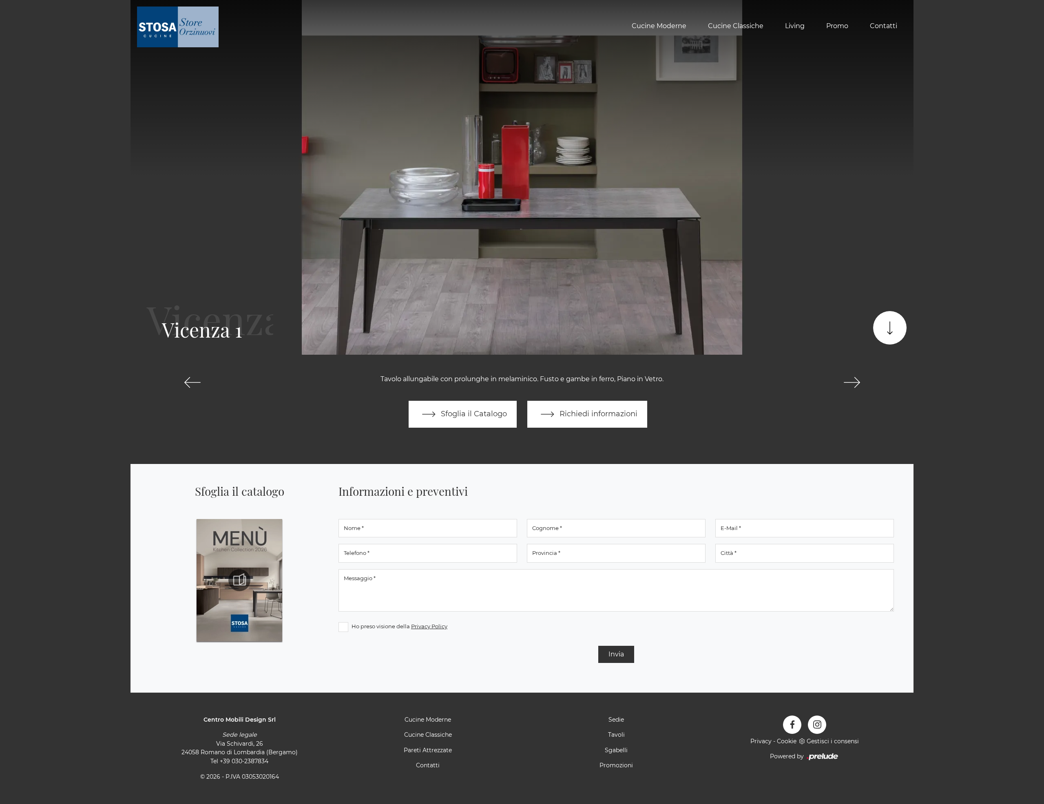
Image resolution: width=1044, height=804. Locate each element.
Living (795, 26)
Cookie (786, 741)
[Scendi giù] (890, 328)
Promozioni (616, 765)
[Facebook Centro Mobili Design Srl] (792, 725)
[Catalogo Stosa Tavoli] (239, 580)
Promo (837, 26)
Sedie (616, 719)
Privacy (761, 741)
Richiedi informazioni (597, 413)
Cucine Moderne (659, 26)
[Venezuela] (192, 382)
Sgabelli (616, 750)
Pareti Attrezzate (428, 750)
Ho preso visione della (399, 626)
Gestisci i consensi (833, 741)
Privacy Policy (429, 626)
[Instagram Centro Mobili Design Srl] (817, 725)
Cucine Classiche (735, 26)
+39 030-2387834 (244, 761)
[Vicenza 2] (852, 382)
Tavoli (616, 734)
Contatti (883, 26)
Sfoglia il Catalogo (473, 413)
